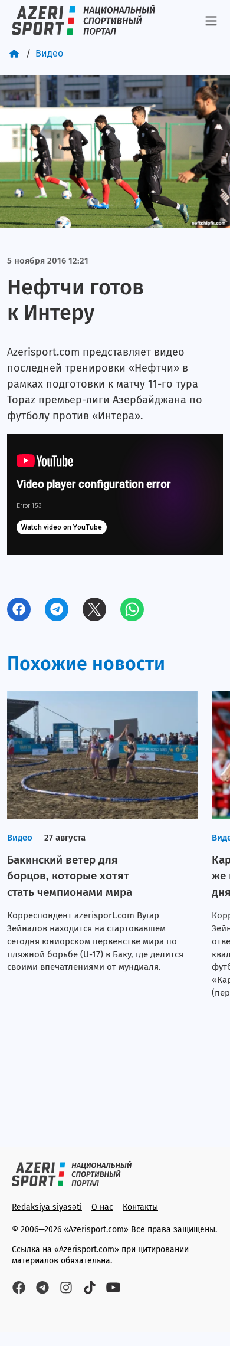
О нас (102, 1207)
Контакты (140, 1207)
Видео (49, 53)
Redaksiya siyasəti (47, 1207)
